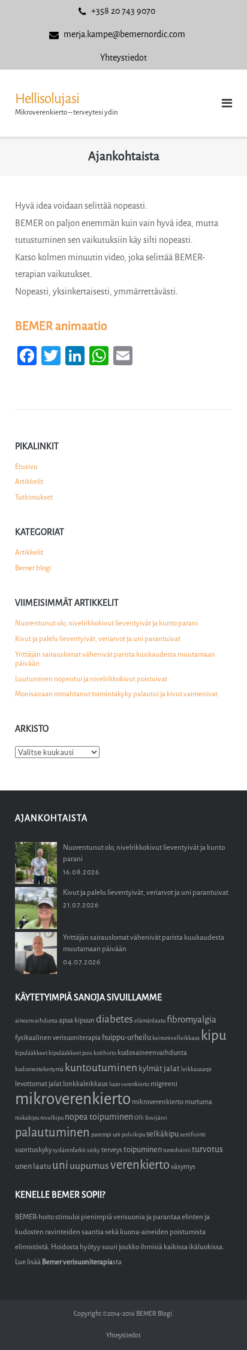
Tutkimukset (34, 497)
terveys (111, 1149)
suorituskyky (33, 1149)
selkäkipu (162, 1134)
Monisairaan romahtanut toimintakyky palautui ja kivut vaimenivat (116, 694)
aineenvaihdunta (36, 1020)
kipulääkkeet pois (70, 1053)
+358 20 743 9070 (123, 11)
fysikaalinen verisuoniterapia (58, 1037)
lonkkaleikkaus (85, 1084)
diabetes (114, 1019)
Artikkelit (29, 481)
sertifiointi (193, 1134)
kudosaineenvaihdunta (152, 1052)
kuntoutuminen (101, 1067)
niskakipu (27, 1118)
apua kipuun (77, 1020)
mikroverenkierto (73, 1099)
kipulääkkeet (31, 1053)
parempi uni (106, 1134)
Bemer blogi (33, 568)
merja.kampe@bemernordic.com (124, 34)
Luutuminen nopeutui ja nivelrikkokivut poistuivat (91, 679)
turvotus (207, 1149)
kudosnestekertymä (39, 1069)
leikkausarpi (196, 1069)
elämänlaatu (149, 1020)
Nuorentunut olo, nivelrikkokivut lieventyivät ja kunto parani (106, 623)
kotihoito (105, 1053)
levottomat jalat (38, 1084)
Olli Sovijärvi (150, 1118)
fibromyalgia (191, 1020)
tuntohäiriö (177, 1150)
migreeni (163, 1084)
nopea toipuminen (99, 1117)
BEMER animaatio (61, 326)
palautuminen (52, 1133)
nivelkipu (52, 1118)
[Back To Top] (217, 1321)
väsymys (183, 1166)
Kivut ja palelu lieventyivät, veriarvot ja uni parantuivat (97, 639)
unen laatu (33, 1166)
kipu (214, 1035)
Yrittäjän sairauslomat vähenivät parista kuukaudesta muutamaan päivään (115, 659)
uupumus (89, 1165)
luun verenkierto (129, 1084)
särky (93, 1150)
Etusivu (26, 466)
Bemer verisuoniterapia (77, 1262)
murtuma (198, 1102)
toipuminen (142, 1149)
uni (60, 1164)
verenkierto (140, 1165)
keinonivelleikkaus (176, 1038)
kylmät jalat (159, 1068)
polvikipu (133, 1134)
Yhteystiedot (123, 58)
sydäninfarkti (69, 1150)
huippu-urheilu (126, 1037)
